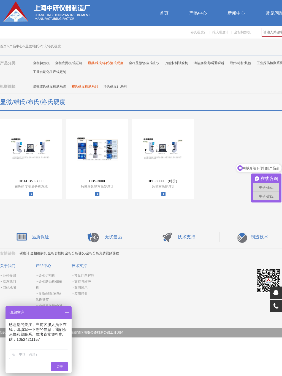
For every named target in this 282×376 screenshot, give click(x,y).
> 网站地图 (8, 288)
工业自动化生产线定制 (49, 72)
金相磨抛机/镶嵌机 (68, 63)
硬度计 (24, 253)
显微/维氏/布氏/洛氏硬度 (105, 63)
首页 (164, 13)
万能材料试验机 (176, 63)
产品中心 (198, 13)
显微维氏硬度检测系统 (49, 86)
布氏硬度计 (199, 32)
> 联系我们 (8, 282)
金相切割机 (242, 32)
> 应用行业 (80, 294)
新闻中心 (236, 13)
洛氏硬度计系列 (115, 86)
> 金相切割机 (45, 275)
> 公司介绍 (8, 275)
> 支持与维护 (81, 282)
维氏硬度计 (220, 32)
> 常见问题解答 (83, 275)
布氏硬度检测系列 (85, 86)
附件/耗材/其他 (240, 63)
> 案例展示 (80, 288)
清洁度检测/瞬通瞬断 (209, 63)
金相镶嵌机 (38, 253)
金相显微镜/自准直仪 (144, 63)
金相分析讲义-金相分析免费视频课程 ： (94, 253)
